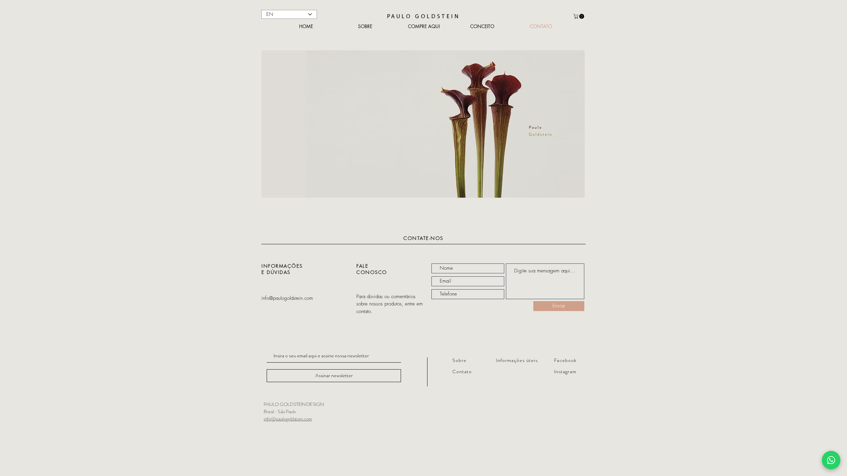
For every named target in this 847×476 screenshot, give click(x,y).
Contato (462, 371)
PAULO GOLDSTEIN (423, 17)
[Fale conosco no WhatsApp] (831, 460)
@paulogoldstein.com (291, 418)
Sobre (459, 360)
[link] (579, 16)
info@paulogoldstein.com (287, 298)
